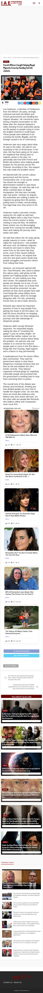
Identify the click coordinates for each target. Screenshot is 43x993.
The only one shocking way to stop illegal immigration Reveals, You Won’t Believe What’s (26, 895)
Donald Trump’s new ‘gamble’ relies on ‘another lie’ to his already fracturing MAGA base (26, 914)
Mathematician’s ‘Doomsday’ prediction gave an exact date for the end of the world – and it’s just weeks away (21, 769)
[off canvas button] (34, 3)
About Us (18, 982)
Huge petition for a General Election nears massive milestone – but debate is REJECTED (27, 933)
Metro (6, 61)
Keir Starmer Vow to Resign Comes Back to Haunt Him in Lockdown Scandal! (26, 941)
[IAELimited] (11, 3)
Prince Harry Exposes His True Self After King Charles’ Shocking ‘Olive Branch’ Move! (26, 904)
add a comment (12, 666)
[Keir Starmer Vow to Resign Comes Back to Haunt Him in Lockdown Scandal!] (7, 943)
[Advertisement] (21, 28)
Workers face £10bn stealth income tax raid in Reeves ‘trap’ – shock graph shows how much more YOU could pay (26, 923)
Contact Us (8, 982)
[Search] (39, 3)
